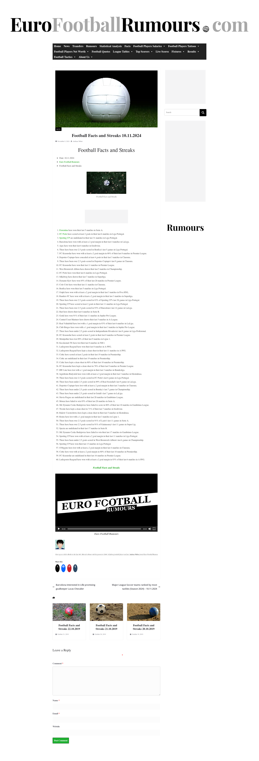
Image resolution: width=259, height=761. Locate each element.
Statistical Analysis (111, 46)
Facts (128, 46)
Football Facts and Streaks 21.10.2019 (106, 627)
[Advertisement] (106, 216)
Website (56, 726)
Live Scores (162, 51)
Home (57, 46)
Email (56, 713)
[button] (106, 502)
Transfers (77, 46)
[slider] (104, 529)
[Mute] (149, 528)
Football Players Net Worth (70, 51)
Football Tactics (63, 57)
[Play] (58, 528)
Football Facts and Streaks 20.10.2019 (143, 627)
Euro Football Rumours (69, 161)
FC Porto (63, 233)
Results (192, 51)
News (67, 46)
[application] (106, 503)
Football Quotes (101, 51)
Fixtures (176, 51)
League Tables (121, 51)
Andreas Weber (78, 141)
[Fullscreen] (154, 528)
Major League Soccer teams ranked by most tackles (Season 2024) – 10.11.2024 (134, 586)
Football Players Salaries (147, 46)
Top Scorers (142, 51)
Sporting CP (64, 237)
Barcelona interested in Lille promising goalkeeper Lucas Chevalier (75, 586)
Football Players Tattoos (182, 46)
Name (56, 700)
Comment (58, 663)
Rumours (91, 46)
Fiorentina (63, 230)
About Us (84, 57)
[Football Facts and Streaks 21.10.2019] (106, 605)
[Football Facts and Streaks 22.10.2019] (69, 605)
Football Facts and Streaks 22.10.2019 (69, 627)
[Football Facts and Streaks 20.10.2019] (143, 605)
